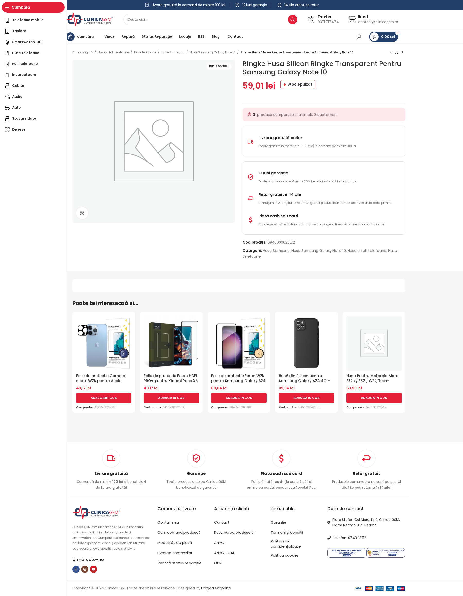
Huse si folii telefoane (113, 52)
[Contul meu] (359, 37)
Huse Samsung (172, 52)
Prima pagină (82, 52)
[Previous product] (391, 52)
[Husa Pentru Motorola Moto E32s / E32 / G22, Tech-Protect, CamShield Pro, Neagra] (374, 343)
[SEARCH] (292, 19)
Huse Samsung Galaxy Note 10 (212, 52)
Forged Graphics (216, 588)
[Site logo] (89, 19)
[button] (103, 398)
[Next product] (402, 52)
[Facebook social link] (76, 569)
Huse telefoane (145, 52)
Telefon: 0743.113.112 (349, 537)
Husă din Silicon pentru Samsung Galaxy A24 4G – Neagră (304, 380)
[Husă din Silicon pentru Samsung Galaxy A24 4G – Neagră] (306, 343)
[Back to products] (397, 52)
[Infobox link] (196, 469)
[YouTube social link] (93, 569)
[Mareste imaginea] (82, 213)
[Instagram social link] (84, 569)
